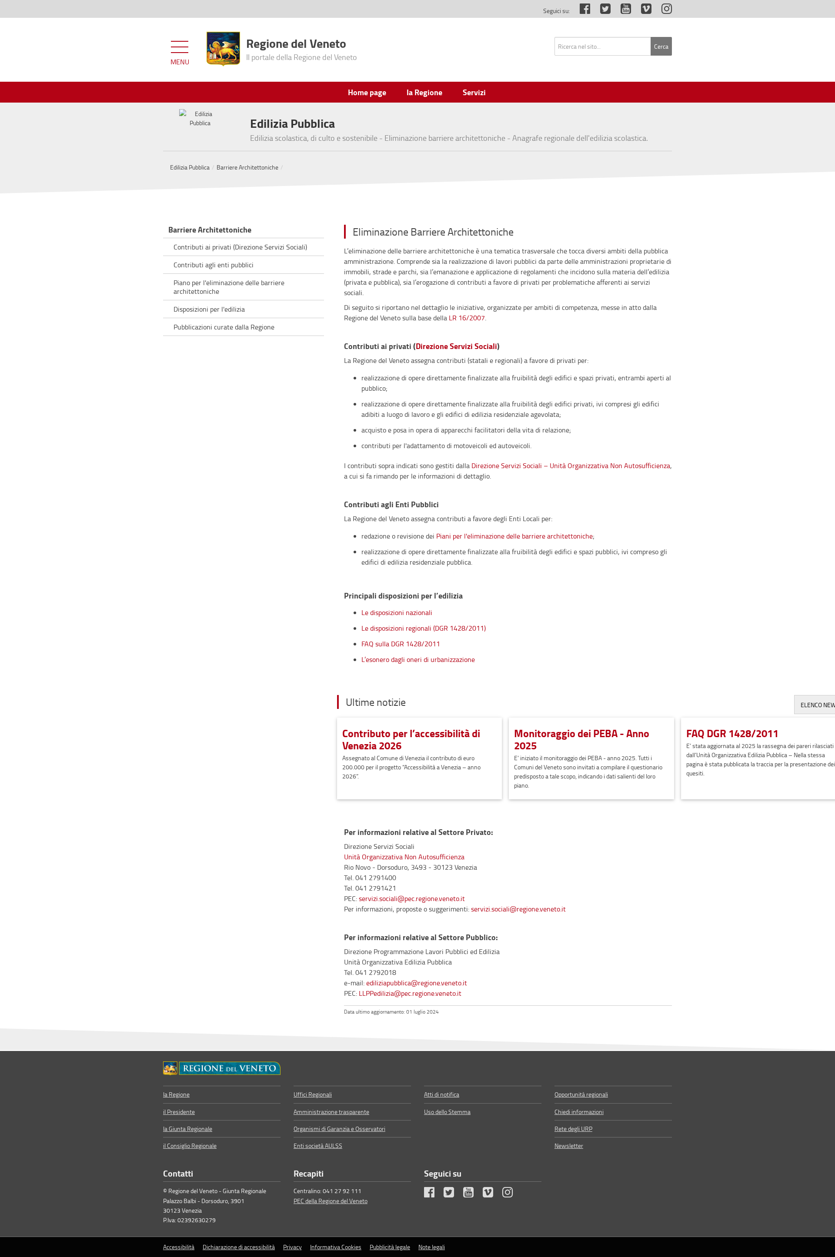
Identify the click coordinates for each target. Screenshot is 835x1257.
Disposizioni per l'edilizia (209, 309)
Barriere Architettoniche (247, 167)
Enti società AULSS (318, 1145)
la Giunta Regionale (187, 1128)
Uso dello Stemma (447, 1111)
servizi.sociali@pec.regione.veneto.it (412, 898)
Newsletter (568, 1145)
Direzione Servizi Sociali (456, 346)
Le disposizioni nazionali (396, 612)
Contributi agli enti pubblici (214, 264)
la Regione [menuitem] (424, 92)
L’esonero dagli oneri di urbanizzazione (419, 659)
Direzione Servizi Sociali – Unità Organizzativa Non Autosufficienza (570, 465)
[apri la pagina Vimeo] (641, 11)
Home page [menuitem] (367, 92)
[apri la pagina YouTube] (621, 11)
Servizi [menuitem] (474, 92)
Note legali (431, 1247)
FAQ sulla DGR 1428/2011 (400, 643)
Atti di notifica (441, 1094)
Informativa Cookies (335, 1247)
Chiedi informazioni (579, 1111)
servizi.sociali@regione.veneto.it (518, 909)
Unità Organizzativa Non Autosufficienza (404, 856)
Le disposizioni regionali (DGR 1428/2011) (423, 628)
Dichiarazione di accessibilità (239, 1247)
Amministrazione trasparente (331, 1111)
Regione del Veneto (301, 48)
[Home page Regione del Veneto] (223, 49)
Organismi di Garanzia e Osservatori (339, 1128)
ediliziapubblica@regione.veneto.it (416, 983)
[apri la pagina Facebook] (580, 11)
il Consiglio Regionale (190, 1145)
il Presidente (179, 1111)
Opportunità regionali (581, 1094)
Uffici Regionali (313, 1094)
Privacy (292, 1247)
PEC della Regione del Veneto (330, 1201)
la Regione (176, 1094)
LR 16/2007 (467, 318)
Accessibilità (178, 1247)
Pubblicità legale (390, 1247)
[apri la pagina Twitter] (601, 11)
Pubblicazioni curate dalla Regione (224, 327)
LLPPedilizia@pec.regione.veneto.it (410, 993)
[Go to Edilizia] (222, 1068)
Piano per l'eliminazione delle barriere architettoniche (229, 287)
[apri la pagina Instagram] (662, 11)
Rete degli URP (573, 1128)
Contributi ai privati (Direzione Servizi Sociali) (240, 247)
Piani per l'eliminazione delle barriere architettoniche (514, 536)
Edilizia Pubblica (190, 167)
